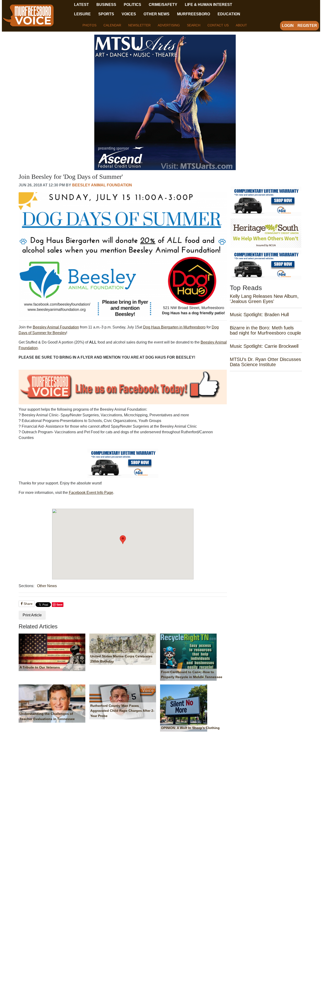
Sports (106, 14)
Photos (89, 25)
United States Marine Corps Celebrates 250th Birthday (121, 658)
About (241, 25)
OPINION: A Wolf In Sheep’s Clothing (190, 728)
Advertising (169, 25)
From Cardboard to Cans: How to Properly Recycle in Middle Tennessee (191, 674)
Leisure (82, 14)
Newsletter (139, 25)
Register (307, 26)
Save (59, 604)
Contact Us (218, 25)
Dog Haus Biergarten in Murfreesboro (174, 327)
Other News (156, 14)
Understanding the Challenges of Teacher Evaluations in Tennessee (47, 716)
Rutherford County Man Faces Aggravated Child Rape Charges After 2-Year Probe (122, 711)
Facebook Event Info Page (91, 493)
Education (229, 14)
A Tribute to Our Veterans (40, 667)
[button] (123, 539)
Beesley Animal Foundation (102, 185)
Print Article (32, 615)
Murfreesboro (193, 14)
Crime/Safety (163, 5)
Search (193, 25)
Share (28, 604)
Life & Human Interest (208, 5)
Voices (129, 14)
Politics (132, 5)
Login (288, 26)
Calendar (112, 25)
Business (106, 5)
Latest (81, 5)
